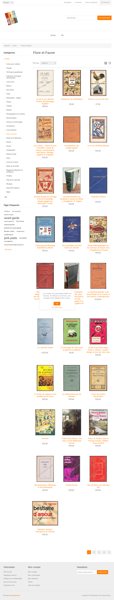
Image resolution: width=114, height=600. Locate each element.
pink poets (10, 238)
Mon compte (32, 572)
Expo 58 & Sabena (12, 188)
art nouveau (16, 211)
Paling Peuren (71, 485)
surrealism (23, 238)
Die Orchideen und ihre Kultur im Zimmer (71, 246)
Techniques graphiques (14, 72)
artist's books (8, 214)
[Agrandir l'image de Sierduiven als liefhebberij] (72, 83)
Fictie (8, 94)
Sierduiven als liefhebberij (71, 99)
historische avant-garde (12, 228)
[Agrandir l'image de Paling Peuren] (72, 469)
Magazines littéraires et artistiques (14, 171)
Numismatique (11, 118)
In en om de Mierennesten (98, 146)
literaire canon (9, 231)
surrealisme (8, 241)
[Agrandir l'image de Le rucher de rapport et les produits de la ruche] (45, 378)
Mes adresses (33, 578)
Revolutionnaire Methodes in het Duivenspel (45, 486)
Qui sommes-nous (10, 582)
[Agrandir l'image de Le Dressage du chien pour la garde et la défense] (72, 331)
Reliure (8, 86)
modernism (20, 231)
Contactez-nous (9, 585)
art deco (7, 211)
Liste (109, 63)
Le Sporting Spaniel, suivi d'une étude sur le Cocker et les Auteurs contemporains (98, 294)
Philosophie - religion (13, 98)
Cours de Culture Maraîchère (98, 395)
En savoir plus (57, 307)
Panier (30, 582)
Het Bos (45, 438)
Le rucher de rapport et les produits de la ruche (45, 395)
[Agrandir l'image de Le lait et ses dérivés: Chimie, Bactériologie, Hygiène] (45, 83)
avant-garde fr (9, 221)
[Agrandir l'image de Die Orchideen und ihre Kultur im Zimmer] (72, 229)
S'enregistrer (67, 2)
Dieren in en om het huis (98, 99)
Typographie (10, 150)
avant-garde (11, 217)
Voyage (9, 68)
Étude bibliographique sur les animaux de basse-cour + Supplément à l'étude (98, 247)
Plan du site (8, 572)
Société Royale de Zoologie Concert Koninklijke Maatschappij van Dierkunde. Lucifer (45, 200)
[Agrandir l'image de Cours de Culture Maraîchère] (98, 378)
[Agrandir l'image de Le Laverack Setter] (45, 331)
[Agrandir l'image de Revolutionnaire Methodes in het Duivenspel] (45, 469)
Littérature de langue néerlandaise (13, 77)
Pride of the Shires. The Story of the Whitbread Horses (72, 440)
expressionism (9, 225)
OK (57, 304)
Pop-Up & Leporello (13, 180)
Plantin (8, 142)
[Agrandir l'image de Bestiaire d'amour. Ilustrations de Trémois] (45, 513)
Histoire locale (11, 154)
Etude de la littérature (13, 138)
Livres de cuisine (12, 162)
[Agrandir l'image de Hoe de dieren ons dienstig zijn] (98, 469)
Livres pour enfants (13, 64)
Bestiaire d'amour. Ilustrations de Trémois (45, 530)
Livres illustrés (11, 130)
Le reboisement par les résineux (71, 395)
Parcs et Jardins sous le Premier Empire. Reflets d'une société (98, 440)
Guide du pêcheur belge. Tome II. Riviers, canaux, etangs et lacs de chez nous (98, 350)
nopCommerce (15, 595)
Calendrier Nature (98, 197)
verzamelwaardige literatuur (14, 245)
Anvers (8, 146)
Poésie (8, 102)
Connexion (78, 2)
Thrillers (9, 176)
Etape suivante (109, 552)
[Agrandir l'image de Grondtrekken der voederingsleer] (72, 129)
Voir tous (8, 249)
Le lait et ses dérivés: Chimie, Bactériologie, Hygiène (45, 101)
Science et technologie (14, 122)
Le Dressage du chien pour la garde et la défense (72, 349)
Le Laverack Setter (45, 348)
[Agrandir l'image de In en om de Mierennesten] (98, 129)
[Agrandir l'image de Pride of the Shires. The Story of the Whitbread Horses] (72, 422)
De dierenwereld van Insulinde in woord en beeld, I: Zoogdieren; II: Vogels (71, 199)
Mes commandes (34, 575)
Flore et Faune (11, 134)
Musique (9, 184)
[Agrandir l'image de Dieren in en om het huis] (98, 83)
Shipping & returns (10, 575)
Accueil (6, 45)
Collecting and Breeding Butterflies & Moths (45, 246)
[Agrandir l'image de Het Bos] (45, 422)
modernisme (8, 235)
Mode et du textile (12, 166)
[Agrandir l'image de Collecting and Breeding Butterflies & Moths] (45, 229)
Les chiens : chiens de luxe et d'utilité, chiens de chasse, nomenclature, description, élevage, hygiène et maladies (45, 150)
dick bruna (20, 221)
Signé (8, 192)
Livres (53, 35)
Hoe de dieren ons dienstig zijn (98, 486)
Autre (8, 158)
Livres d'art (10, 82)
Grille (105, 63)
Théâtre (9, 106)
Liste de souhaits (34, 585)
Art (62, 35)
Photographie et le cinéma (15, 114)
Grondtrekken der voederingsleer (71, 147)
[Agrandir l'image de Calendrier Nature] (98, 180)
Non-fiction (10, 90)
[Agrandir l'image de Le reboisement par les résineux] (72, 378)
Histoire (9, 110)
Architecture (10, 126)
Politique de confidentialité (13, 578)
